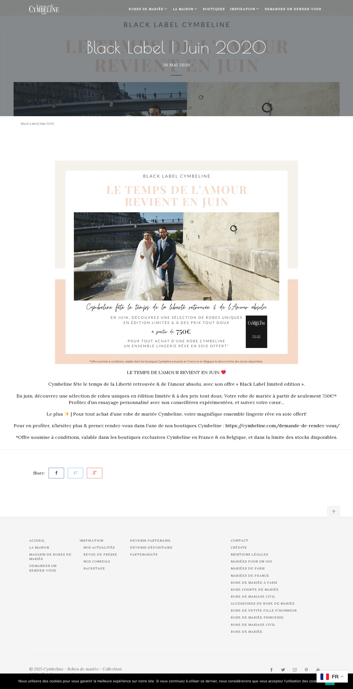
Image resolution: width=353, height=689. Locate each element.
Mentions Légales (249, 554)
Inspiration (91, 540)
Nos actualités (99, 547)
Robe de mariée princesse (257, 617)
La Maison (183, 9)
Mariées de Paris (248, 568)
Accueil (37, 540)
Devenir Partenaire (150, 540)
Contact (239, 540)
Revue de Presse (100, 554)
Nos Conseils (96, 561)
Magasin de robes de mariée (50, 556)
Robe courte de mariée (255, 589)
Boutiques (214, 9)
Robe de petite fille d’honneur (264, 610)
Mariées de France (250, 575)
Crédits (239, 547)
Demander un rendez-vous (293, 9)
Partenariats (144, 554)
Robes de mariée (146, 9)
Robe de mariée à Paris (254, 582)
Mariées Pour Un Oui (251, 561)
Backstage (94, 568)
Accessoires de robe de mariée (263, 603)
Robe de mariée (247, 631)
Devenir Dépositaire (151, 547)
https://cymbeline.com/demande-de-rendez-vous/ (282, 426)
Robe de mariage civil (253, 596)
